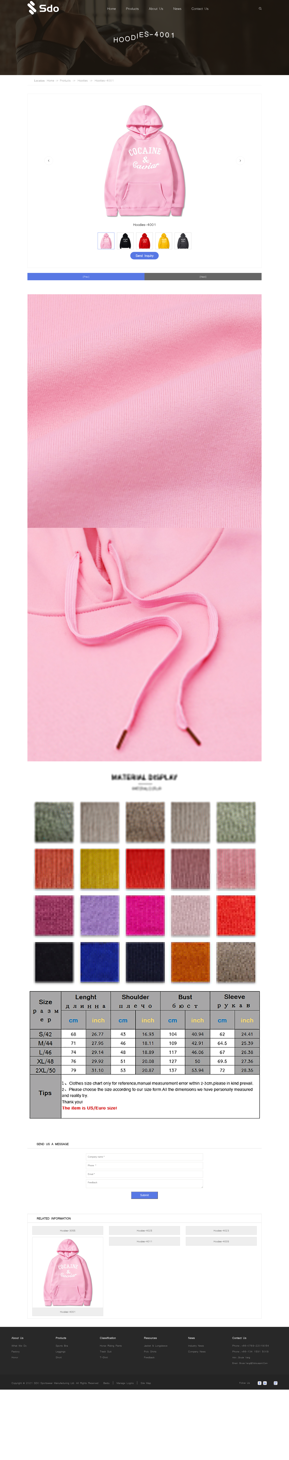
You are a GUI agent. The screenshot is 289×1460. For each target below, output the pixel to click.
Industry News (196, 1416)
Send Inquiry (145, 255)
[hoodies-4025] (144, 1295)
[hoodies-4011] (144, 1376)
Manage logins (125, 1453)
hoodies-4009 (221, 1382)
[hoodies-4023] (221, 1295)
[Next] (203, 276)
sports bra (62, 1416)
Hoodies (83, 80)
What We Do (19, 1416)
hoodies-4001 (104, 80)
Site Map (146, 1453)
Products (65, 80)
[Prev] (86, 276)
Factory (16, 1421)
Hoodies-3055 (67, 1300)
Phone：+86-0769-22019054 (250, 1416)
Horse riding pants (111, 1416)
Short (59, 1427)
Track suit (105, 1421)
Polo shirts (150, 1421)
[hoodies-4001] (67, 1376)
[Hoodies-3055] (67, 1295)
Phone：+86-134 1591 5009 (250, 1421)
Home (50, 80)
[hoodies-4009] (221, 1376)
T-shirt (104, 1427)
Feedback (149, 1427)
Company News (197, 1421)
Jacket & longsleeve (155, 1416)
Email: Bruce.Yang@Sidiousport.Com (250, 1433)
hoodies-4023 (221, 1300)
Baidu (106, 1453)
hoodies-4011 (144, 1382)
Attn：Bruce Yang (241, 1427)
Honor (15, 1427)
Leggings (60, 1421)
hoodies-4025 (144, 1300)
